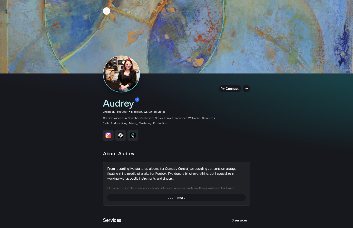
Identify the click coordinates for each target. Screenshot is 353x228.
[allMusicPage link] (132, 135)
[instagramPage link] (108, 135)
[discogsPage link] (120, 135)
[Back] (106, 11)
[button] (246, 88)
